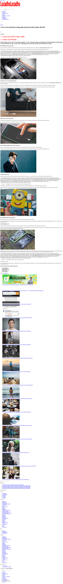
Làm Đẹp (3, 514)
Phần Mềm (4, 517)
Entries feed (4, 531)
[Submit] (0, 482)
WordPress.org (4, 533)
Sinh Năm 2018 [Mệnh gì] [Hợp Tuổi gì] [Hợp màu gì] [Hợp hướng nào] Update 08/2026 (16, 486)
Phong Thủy (4, 18)
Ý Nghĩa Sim (4, 527)
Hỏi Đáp (3, 508)
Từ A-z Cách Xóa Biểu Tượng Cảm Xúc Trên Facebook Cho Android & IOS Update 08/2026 (17, 317)
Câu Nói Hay (4, 17)
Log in (3, 530)
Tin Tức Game (4, 524)
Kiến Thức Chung (5, 546)
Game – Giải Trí (4, 506)
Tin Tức (3, 12)
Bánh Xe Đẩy (4, 502)
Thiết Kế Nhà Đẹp (5, 522)
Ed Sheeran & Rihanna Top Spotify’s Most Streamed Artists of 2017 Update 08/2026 (15, 479)
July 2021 (3, 496)
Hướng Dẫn (6, 273)
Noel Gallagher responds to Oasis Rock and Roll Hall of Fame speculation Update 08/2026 (16, 344)
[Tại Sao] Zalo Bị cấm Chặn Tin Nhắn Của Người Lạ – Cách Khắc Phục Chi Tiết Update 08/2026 (17, 284)
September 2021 (4, 494)
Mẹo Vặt (3, 515)
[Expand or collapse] (0, 32)
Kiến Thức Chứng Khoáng (6, 547)
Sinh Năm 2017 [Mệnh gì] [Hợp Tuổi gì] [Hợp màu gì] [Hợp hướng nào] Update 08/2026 (16, 485)
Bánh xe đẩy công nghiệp (7, 566)
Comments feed (4, 532)
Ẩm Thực (3, 501)
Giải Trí (3, 16)
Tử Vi (3, 525)
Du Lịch (3, 505)
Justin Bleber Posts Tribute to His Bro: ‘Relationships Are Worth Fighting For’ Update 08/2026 (17, 425)
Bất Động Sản (4, 538)
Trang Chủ (4, 11)
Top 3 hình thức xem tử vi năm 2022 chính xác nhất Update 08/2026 (13, 484)
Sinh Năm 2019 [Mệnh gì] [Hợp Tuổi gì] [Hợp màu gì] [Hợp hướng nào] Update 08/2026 (16, 487)
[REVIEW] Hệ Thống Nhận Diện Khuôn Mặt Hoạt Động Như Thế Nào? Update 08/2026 (16, 331)
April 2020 (4, 497)
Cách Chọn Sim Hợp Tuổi (6, 539)
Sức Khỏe (4, 520)
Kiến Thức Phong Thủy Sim (6, 513)
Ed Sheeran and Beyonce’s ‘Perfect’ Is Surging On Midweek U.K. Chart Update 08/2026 (16, 371)
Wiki (3, 526)
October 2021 (4, 493)
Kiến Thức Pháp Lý (5, 19)
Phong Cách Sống (5, 518)
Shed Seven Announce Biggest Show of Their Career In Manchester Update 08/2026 (15, 452)
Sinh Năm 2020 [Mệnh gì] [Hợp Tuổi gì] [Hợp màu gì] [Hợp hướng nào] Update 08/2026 (16, 488)
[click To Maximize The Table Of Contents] (0, 31)
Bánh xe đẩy (5, 565)
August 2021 (4, 495)
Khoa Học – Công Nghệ (6, 15)
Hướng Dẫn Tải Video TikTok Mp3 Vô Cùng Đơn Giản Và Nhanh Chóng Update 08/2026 (16, 304)
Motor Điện (4, 516)
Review (3, 14)
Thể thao (3, 521)
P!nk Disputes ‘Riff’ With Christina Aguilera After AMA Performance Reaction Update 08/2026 (17, 398)
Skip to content (2, 0)
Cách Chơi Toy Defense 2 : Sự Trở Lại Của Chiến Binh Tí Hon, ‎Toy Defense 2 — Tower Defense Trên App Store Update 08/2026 (22, 290)
